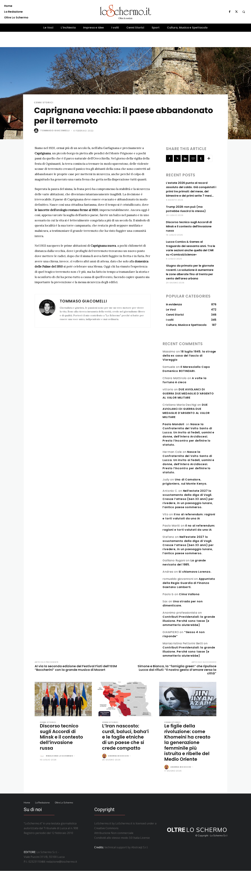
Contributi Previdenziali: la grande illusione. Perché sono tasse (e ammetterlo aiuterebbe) (189, 621)
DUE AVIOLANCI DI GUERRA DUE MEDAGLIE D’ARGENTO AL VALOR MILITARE (188, 393)
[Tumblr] (200, 158)
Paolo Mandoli (173, 424)
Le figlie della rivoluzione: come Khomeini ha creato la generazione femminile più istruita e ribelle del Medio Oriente (187, 742)
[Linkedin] (185, 158)
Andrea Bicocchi (118, 755)
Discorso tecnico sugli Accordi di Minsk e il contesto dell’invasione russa (189, 226)
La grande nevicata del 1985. (184, 562)
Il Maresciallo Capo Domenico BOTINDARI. (186, 369)
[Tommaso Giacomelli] (37, 130)
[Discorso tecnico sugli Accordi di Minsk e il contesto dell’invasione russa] (63, 699)
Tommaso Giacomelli (54, 130)
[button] (243, 12)
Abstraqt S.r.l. (139, 847)
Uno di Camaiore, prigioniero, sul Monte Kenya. (185, 482)
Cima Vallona (189, 594)
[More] (208, 158)
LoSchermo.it (123, 823)
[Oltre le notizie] (125, 11)
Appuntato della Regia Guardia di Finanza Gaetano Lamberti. (189, 583)
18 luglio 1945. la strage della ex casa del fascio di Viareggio (189, 356)
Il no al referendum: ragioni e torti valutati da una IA (189, 516)
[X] (236, 11)
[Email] (193, 158)
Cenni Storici (43, 102)
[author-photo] (42, 756)
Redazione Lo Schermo (59, 755)
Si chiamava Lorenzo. (195, 572)
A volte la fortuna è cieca (184, 380)
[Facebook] (229, 11)
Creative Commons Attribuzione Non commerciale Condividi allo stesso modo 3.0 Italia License (122, 833)
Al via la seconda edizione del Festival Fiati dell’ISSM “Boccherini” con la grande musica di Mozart (76, 668)
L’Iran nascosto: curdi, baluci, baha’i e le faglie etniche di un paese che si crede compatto (125, 737)
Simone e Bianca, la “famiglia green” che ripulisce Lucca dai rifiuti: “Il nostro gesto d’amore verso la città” (177, 669)
